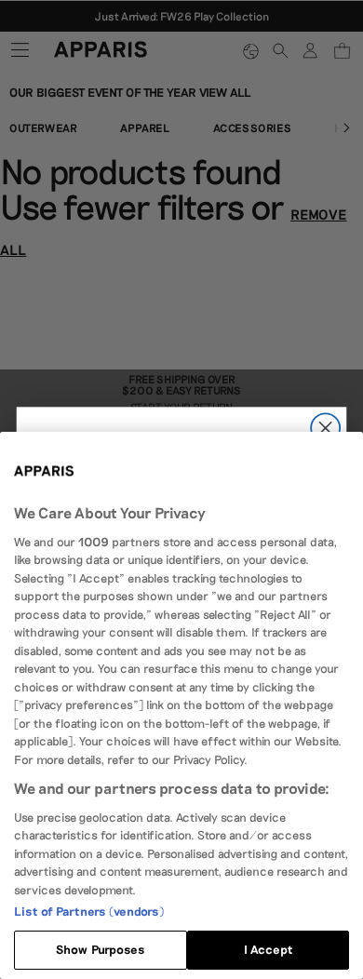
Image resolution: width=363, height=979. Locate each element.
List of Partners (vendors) (89, 911)
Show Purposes (100, 949)
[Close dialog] (325, 427)
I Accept (268, 949)
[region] (181, 705)
